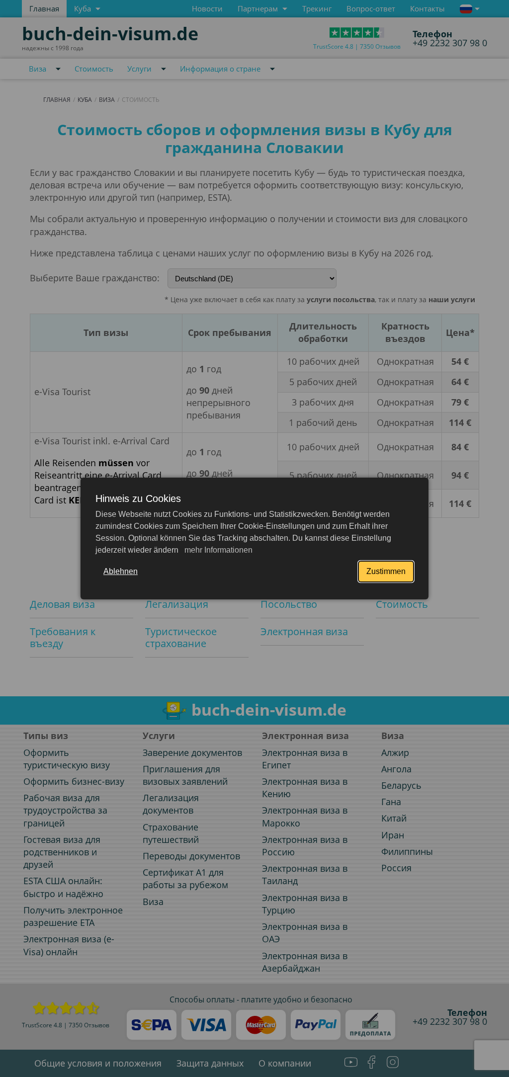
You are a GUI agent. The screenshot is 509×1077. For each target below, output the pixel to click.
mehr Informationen (217, 550)
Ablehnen (120, 571)
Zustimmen (386, 571)
